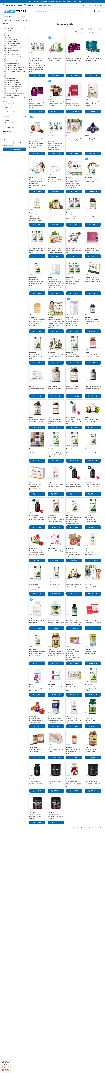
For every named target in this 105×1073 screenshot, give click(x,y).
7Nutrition (32, 779)
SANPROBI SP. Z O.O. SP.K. (92, 277)
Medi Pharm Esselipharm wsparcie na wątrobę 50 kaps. (73, 689)
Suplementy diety (9, 28)
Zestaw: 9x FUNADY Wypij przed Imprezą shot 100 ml (73, 421)
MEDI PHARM (51, 684)
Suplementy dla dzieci (10, 45)
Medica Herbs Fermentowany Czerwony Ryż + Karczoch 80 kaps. (56, 519)
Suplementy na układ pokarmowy (13, 90)
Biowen (87, 213)
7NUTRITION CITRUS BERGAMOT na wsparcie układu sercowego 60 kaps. (73, 784)
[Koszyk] (99, 11)
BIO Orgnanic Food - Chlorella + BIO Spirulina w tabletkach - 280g (56, 622)
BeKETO (87, 548)
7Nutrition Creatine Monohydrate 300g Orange (35, 816)
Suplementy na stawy (10, 75)
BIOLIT (68, 618)
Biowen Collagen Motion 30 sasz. (55, 751)
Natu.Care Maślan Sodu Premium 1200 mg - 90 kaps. (73, 751)
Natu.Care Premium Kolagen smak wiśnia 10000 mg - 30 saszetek (73, 104)
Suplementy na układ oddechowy (13, 88)
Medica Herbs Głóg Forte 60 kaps (74, 452)
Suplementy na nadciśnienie (12, 62)
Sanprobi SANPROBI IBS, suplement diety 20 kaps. (92, 281)
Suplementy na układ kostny (12, 82)
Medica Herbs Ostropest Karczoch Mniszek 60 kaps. (55, 356)
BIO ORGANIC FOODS (53, 618)
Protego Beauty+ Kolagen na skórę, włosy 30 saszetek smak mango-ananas (37, 104)
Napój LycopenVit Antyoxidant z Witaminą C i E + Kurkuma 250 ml (36, 720)
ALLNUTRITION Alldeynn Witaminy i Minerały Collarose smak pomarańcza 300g (73, 322)
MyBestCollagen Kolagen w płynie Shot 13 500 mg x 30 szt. (92, 250)
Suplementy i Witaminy (10, 26)
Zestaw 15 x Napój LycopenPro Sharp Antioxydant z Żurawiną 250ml (73, 553)
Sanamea (87, 352)
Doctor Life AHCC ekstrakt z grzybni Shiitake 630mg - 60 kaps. (56, 104)
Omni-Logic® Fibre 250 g (55, 551)
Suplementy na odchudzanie (12, 63)
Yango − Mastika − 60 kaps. (54, 216)
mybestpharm (89, 246)
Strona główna (12, 20)
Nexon (31, 482)
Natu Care (69, 99)
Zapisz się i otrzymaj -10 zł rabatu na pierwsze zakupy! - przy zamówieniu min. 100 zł (52, 2)
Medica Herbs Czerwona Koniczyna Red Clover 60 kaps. (74, 250)
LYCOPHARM (69, 548)
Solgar (50, 649)
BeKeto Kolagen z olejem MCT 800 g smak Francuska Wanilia (92, 552)
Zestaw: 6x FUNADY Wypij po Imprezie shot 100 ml (92, 485)
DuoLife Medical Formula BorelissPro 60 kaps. (55, 59)
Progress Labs (33, 213)
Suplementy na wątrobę (11, 92)
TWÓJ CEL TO (70, 649)
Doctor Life (51, 99)
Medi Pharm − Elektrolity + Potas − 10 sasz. (56, 688)
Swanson (87, 716)
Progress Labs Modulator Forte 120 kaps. (37, 621)
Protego (68, 56)
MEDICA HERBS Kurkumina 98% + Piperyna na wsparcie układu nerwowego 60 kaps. (74, 520)
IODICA (87, 136)
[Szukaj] (33, 11)
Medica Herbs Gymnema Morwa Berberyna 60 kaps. (37, 356)
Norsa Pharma (52, 177)
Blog (23, 16)
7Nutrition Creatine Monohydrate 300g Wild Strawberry (55, 816)
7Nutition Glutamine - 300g (54, 782)
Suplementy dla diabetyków (12, 43)
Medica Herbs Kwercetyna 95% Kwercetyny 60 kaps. (91, 519)
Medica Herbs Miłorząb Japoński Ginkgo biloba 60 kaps (92, 689)
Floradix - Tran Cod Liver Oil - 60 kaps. (37, 452)
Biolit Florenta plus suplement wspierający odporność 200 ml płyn (73, 622)
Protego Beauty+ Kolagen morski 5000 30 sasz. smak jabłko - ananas (93, 60)
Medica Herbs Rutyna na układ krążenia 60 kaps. (73, 356)
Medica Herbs (33, 56)
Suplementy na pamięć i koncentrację (15, 67)
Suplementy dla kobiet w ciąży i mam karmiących (14, 47)
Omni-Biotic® (51, 548)
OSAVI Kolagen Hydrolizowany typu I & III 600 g (92, 586)
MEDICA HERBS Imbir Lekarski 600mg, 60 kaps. (55, 585)
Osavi (86, 582)
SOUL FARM (69, 716)
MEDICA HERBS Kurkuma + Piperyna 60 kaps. (74, 585)
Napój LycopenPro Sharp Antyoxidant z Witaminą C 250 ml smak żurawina (37, 552)
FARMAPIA (87, 649)
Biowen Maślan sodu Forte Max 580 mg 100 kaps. (54, 421)
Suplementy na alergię (10, 52)
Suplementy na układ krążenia (12, 84)
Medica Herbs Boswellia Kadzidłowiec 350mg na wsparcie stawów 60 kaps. (55, 454)
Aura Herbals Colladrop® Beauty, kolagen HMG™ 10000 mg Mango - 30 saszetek (37, 322)
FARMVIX (31, 684)
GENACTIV (87, 618)
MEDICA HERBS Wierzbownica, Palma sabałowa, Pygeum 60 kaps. (36, 282)
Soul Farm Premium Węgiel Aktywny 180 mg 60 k (73, 720)
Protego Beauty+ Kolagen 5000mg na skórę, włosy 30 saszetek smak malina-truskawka (74, 61)
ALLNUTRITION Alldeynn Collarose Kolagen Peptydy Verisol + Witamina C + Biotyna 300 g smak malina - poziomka (36, 142)
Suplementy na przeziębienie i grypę (14, 71)
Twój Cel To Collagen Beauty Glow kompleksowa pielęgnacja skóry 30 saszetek (73, 655)
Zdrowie (19, 20)
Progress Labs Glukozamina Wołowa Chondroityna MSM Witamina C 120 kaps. (36, 218)
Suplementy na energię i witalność (14, 58)
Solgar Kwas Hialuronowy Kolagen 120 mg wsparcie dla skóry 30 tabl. (56, 653)
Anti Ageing (7, 30)
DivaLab (50, 277)
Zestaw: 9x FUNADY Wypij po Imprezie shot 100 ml (37, 518)
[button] (14, 101)
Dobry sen (7, 34)
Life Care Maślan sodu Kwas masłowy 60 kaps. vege (92, 321)
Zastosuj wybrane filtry (15, 149)
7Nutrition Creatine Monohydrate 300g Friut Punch (92, 783)
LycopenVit (32, 716)
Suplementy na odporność (11, 65)
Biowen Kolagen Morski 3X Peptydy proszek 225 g (93, 387)
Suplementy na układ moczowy (13, 86)
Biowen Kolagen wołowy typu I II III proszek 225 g (36, 420)
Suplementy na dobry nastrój (12, 56)
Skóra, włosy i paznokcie (11, 41)
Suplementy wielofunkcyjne (12, 95)
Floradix (31, 449)
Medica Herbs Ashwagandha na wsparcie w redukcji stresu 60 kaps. (35, 587)
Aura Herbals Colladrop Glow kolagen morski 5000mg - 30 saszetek (55, 250)
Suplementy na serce (10, 73)
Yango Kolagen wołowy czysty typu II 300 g (73, 139)
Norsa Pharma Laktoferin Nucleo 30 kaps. (55, 181)
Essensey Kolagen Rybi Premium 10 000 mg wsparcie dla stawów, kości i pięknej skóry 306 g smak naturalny (74, 183)
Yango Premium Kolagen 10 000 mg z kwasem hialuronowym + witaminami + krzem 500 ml (37, 183)
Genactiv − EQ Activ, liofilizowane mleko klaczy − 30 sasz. (93, 622)
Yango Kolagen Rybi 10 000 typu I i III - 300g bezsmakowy (92, 104)
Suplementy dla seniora (11, 50)
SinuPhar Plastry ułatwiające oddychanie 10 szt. (36, 388)
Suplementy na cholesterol (12, 54)
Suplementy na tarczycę (11, 78)
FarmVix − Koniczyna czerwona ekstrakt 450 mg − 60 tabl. (36, 689)
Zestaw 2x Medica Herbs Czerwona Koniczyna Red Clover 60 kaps (74, 217)
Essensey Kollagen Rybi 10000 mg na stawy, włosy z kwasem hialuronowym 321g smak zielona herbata (56, 323)
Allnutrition (32, 136)
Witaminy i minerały (9, 97)
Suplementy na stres (10, 77)
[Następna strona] (100, 32)
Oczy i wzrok (7, 37)
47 (97, 33)
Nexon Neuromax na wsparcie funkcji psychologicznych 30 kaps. (35, 487)
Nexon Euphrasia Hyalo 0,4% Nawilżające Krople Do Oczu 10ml (55, 720)
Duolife (50, 56)
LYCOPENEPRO (33, 548)
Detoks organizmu (9, 32)
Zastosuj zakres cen (8, 145)
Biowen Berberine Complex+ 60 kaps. (91, 216)
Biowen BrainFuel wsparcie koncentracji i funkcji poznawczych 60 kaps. (55, 389)
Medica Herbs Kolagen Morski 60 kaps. (92, 181)
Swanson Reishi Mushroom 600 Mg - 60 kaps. (92, 720)
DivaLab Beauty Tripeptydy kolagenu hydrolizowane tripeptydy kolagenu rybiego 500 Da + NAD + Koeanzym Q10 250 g (56, 284)
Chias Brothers (70, 417)
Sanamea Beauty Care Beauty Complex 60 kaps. (92, 356)
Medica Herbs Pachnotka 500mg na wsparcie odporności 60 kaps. (37, 653)
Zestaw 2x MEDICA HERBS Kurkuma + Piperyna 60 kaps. (37, 250)
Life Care (87, 317)
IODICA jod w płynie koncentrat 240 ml (91, 139)
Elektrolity (6, 36)
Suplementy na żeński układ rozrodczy (15, 94)
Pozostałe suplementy (10, 39)
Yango (86, 99)
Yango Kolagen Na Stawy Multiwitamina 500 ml (55, 485)
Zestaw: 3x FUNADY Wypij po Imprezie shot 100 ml (73, 485)
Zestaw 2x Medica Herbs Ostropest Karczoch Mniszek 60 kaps (73, 281)
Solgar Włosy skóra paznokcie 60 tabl (90, 751)
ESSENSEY (68, 177)
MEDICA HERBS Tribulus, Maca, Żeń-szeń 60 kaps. (92, 452)
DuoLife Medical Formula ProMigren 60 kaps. (92, 420)
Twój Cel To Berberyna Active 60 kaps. (36, 751)
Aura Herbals (51, 246)
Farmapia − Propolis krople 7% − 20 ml (91, 653)
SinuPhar (31, 384)
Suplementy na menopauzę (12, 60)
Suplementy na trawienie (11, 80)
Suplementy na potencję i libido (13, 69)
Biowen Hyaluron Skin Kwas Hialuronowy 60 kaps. (72, 388)
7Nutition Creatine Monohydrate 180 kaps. (36, 782)
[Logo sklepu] (14, 11)
